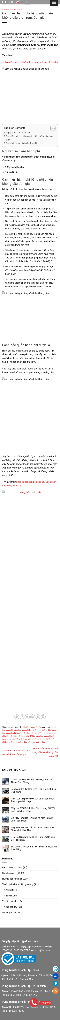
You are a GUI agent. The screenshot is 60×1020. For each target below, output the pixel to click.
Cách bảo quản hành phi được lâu (22, 143)
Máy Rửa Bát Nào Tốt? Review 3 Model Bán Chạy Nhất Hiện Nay (33, 829)
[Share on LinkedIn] (43, 716)
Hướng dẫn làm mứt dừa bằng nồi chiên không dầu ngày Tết (45, 752)
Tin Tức (20, 10)
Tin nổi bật (7, 890)
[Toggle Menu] (54, 3)
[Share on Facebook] (22, 716)
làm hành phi (42, 739)
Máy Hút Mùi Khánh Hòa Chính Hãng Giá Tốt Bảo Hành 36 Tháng (33, 809)
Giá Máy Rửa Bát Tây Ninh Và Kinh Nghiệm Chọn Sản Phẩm (32, 819)
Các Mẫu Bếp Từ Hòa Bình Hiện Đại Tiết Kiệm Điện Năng (34, 790)
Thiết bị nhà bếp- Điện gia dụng (17, 884)
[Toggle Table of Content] (51, 128)
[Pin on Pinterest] (38, 716)
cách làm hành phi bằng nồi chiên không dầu (32, 730)
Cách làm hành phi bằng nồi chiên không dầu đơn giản (29, 138)
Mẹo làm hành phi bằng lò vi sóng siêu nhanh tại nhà (31, 62)
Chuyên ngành (9, 10)
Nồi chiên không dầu (36, 742)
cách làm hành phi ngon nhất (24, 739)
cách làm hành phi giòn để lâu (22, 736)
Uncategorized (9, 912)
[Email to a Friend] (32, 716)
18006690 (45, 1003)
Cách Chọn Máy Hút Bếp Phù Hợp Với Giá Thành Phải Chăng (31, 781)
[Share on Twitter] (27, 716)
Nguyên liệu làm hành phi (18, 132)
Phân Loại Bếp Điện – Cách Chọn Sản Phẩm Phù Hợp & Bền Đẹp (33, 800)
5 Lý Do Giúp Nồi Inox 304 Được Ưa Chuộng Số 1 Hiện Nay (33, 838)
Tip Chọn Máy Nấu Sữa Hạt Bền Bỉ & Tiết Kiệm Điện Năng (34, 848)
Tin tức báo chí (9, 901)
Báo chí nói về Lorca (12, 867)
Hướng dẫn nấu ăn (11, 878)
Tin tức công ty (9, 906)
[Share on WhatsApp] (16, 716)
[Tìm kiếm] (27, 2)
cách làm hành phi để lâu (33, 733)
